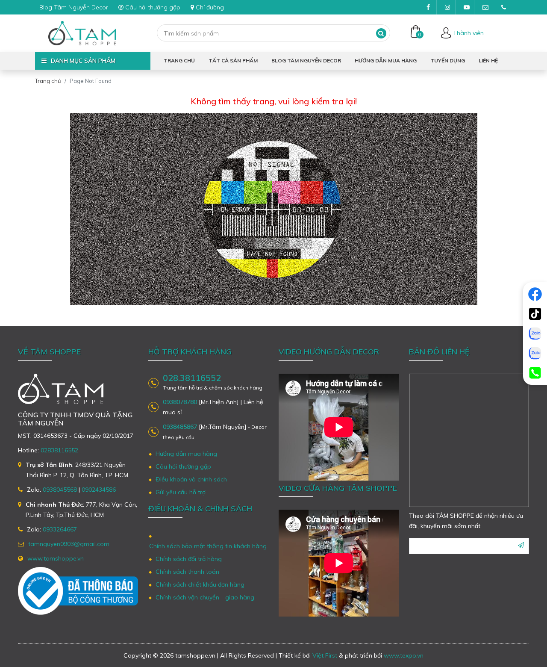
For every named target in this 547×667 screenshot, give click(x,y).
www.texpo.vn (403, 655)
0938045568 (60, 489)
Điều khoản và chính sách (191, 479)
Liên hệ (488, 60)
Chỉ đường (210, 7)
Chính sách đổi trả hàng (189, 559)
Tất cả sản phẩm (233, 60)
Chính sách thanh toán (187, 572)
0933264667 (60, 529)
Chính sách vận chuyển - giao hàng (205, 597)
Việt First (324, 655)
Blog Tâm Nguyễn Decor (73, 7)
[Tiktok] (535, 314)
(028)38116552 (503, 7)
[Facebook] (535, 294)
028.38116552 (192, 378)
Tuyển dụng (447, 60)
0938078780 (180, 402)
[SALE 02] (535, 353)
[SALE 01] (535, 333)
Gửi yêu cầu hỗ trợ (181, 492)
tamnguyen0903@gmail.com (484, 7)
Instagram (447, 7)
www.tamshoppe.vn (55, 558)
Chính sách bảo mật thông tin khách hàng (208, 546)
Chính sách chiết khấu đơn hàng (200, 584)
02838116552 (59, 450)
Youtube (465, 7)
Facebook (428, 7)
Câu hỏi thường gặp (152, 7)
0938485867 (180, 427)
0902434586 (99, 489)
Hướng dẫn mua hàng (386, 60)
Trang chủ (179, 60)
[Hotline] (535, 373)
